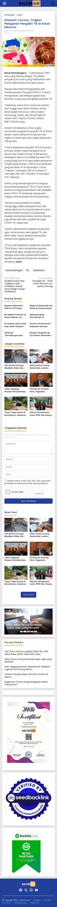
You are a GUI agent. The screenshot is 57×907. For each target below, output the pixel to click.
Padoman (34, 903)
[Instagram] (31, 890)
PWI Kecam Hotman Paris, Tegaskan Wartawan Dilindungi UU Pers (40, 390)
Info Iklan (6, 903)
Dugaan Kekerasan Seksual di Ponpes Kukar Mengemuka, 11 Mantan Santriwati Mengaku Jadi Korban (15, 307)
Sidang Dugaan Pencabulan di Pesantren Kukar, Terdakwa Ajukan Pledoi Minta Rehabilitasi (41, 316)
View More (28, 594)
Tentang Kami (20, 903)
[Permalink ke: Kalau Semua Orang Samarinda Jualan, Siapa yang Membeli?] (41, 356)
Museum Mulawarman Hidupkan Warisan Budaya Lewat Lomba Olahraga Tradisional (40, 324)
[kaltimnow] (29, 3)
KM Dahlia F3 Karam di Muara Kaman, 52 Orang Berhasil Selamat (15, 316)
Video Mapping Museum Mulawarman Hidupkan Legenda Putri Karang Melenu (14, 390)
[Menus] (4, 3)
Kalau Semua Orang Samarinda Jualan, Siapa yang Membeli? (40, 366)
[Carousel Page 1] (21, 631)
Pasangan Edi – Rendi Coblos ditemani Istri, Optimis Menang (42, 282)
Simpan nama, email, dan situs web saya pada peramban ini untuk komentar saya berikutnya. (27, 482)
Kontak (47, 900)
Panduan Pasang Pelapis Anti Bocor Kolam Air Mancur (26, 675)
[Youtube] (36, 890)
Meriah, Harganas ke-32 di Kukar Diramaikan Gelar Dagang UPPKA (41, 334)
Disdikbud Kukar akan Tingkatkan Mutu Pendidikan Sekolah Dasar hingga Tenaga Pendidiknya (14, 285)
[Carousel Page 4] (32, 631)
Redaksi (36, 900)
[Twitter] (26, 890)
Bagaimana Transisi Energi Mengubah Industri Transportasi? (26, 683)
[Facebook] (21, 890)
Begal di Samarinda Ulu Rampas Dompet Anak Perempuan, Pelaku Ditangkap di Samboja (41, 307)
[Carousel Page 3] (28, 631)
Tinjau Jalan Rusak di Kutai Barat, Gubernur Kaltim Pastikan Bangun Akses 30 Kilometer (15, 413)
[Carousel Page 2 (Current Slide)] (25, 631)
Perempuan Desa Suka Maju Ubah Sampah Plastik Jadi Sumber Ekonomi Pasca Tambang (15, 324)
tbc (27, 270)
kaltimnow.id (24, 900)
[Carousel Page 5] (35, 631)
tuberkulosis (39, 270)
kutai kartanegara (14, 270)
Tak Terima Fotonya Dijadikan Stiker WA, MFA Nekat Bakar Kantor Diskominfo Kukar (14, 366)
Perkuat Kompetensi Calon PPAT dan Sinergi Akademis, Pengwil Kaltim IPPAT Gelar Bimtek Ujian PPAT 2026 (41, 413)
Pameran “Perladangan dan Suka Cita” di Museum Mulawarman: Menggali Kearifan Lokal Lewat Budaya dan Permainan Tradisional (15, 334)
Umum (7, 33)
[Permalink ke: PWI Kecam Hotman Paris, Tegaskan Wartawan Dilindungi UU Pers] (41, 379)
